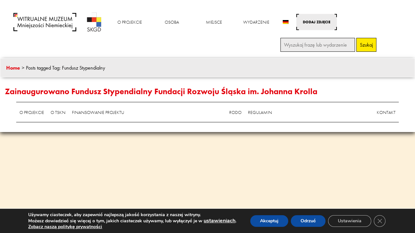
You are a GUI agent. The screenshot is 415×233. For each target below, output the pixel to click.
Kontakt (386, 112)
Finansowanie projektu (98, 112)
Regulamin (260, 112)
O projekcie (129, 22)
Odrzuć (308, 221)
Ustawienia (350, 221)
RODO (235, 112)
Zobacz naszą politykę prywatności (65, 227)
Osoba (172, 22)
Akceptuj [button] (269, 221)
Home (13, 67)
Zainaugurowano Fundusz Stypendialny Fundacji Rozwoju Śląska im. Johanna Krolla (161, 91)
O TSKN (58, 112)
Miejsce (214, 22)
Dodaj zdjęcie (316, 22)
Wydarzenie (256, 22)
